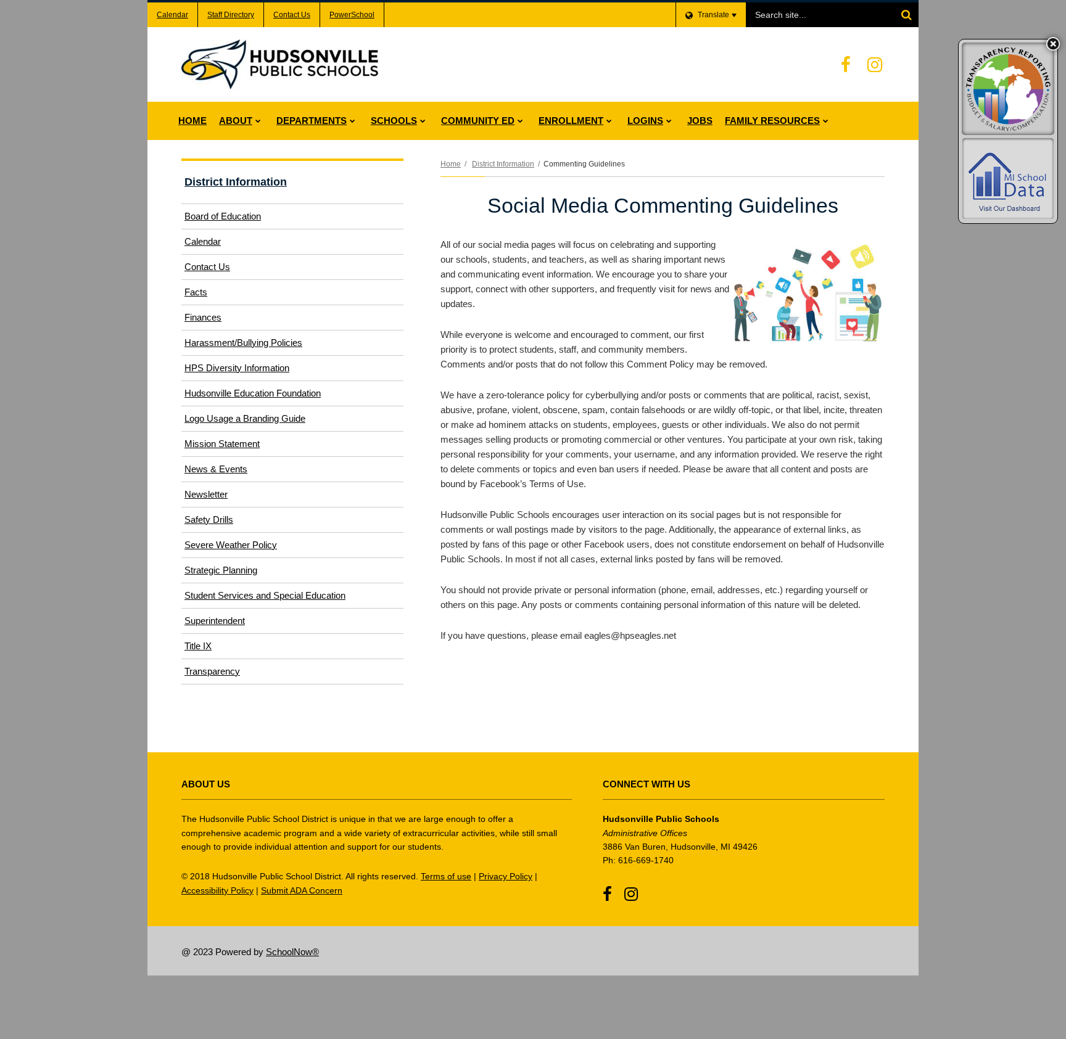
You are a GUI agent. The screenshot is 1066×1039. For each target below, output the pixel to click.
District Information (503, 164)
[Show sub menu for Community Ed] (520, 120)
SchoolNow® (292, 952)
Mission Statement (222, 443)
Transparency (212, 671)
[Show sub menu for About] (258, 120)
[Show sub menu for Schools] (423, 120)
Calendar (172, 14)
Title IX (198, 646)
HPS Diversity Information (236, 368)
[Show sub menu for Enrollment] (609, 120)
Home (450, 164)
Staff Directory (230, 14)
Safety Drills (208, 519)
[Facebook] (846, 65)
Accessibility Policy (217, 890)
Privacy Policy (505, 876)
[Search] (906, 14)
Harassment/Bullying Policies (243, 342)
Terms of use (446, 876)
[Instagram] (875, 65)
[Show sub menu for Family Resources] (825, 120)
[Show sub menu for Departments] (352, 120)
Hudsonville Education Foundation (268, 396)
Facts (195, 292)
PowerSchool (351, 14)
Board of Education (222, 216)
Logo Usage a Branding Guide (244, 418)
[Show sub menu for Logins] (669, 120)
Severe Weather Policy (230, 545)
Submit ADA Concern (301, 890)
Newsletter (206, 494)
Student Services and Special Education (264, 595)
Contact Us (291, 14)
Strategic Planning (220, 570)
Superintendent (214, 620)
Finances (202, 317)
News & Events (215, 469)
